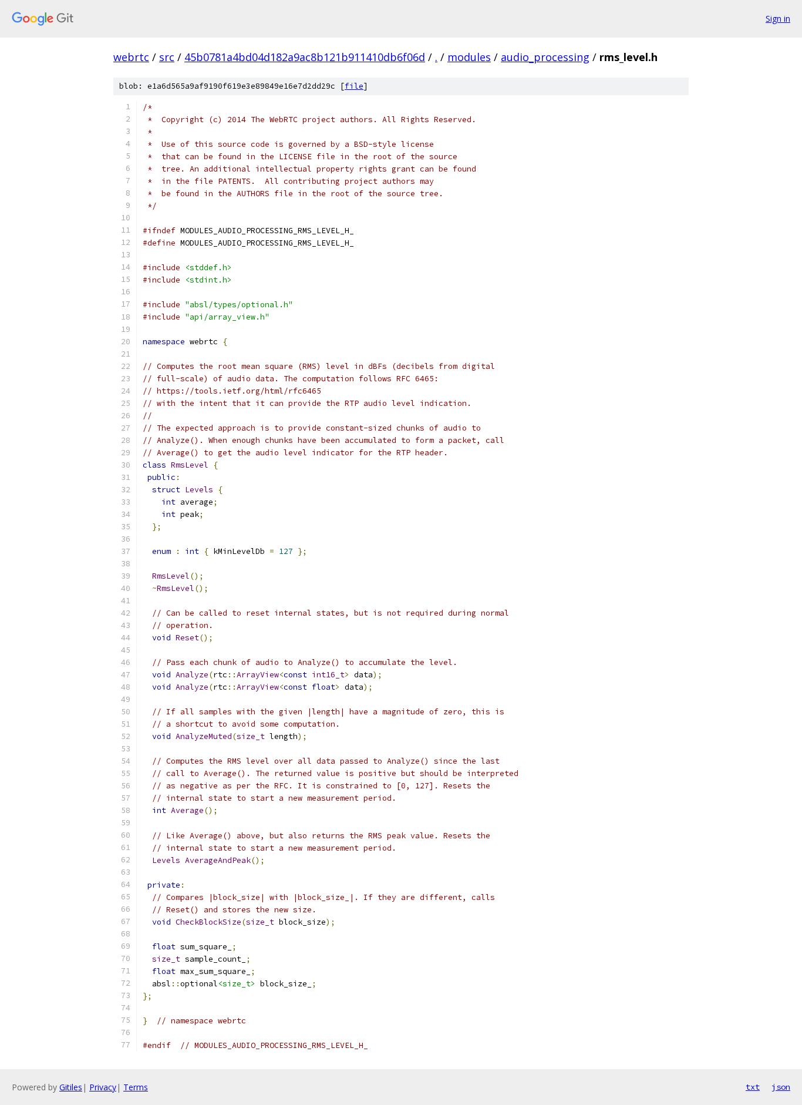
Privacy (102, 1087)
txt (753, 1087)
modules (469, 57)
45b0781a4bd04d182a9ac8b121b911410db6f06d (304, 57)
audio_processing (545, 57)
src (166, 57)
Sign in (778, 18)
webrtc (131, 57)
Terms (135, 1087)
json (780, 1087)
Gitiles (70, 1087)
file (354, 86)
